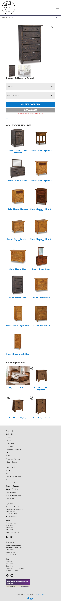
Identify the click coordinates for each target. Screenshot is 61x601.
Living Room (10, 446)
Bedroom (9, 437)
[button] (52, 27)
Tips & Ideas (10, 480)
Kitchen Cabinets (12, 462)
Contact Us (10, 498)
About (8, 473)
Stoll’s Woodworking (13, 547)
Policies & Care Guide (14, 477)
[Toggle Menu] (57, 7)
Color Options (11, 492)
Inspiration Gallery (12, 483)
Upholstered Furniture (13, 450)
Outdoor (9, 456)
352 (7, 118)
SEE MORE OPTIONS (30, 104)
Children (9, 440)
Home (8, 470)
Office (8, 453)
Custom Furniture (12, 489)
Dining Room (10, 443)
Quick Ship (10, 434)
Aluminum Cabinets (13, 459)
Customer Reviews (12, 486)
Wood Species (13, 95)
